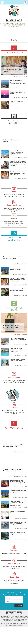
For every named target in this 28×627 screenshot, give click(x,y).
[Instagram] (12, 21)
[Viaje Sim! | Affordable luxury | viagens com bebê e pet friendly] (14, 11)
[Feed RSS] (20, 21)
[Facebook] (7, 21)
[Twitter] (10, 21)
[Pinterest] (15, 21)
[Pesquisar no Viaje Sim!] (25, 2)
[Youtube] (18, 21)
